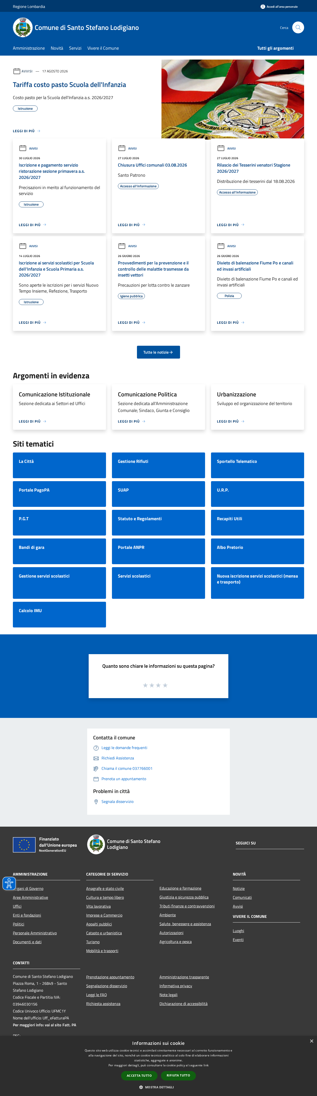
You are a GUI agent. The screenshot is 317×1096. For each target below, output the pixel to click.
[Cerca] (298, 27)
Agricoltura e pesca (175, 942)
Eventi (238, 940)
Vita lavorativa (98, 906)
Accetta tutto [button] (139, 1076)
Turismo (93, 942)
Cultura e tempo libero (105, 897)
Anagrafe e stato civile (105, 888)
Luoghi (238, 931)
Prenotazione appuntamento (110, 977)
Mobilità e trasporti (102, 951)
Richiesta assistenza (103, 1004)
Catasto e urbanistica (104, 933)
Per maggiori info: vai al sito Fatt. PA (44, 1025)
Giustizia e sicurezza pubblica (184, 897)
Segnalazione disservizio (106, 986)
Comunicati (242, 897)
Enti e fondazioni (27, 915)
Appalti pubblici (99, 924)
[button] (158, 1087)
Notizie (239, 888)
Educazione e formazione (180, 888)
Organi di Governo (28, 888)
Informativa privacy (175, 986)
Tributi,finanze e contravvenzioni (187, 906)
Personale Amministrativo (35, 933)
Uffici (17, 906)
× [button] (311, 1041)
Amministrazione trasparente (184, 977)
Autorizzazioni (171, 933)
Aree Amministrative (30, 897)
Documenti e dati (27, 942)
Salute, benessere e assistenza (185, 924)
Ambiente (167, 915)
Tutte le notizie (156, 352)
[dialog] (158, 1066)
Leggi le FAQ (96, 995)
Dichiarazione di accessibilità (183, 1004)
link (206, 1065)
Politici (18, 924)
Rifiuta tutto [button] (178, 1075)
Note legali (168, 995)
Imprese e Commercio (104, 915)
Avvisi (27, 71)
